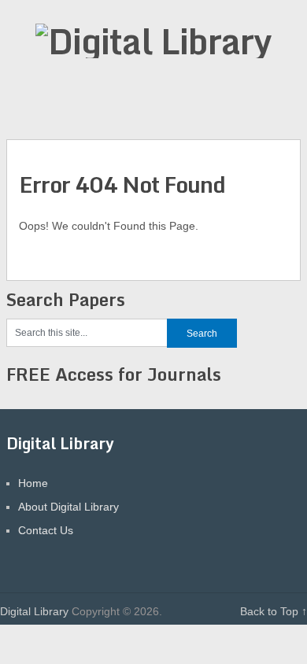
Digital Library (34, 611)
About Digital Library (68, 506)
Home (33, 483)
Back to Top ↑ (273, 611)
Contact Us (45, 530)
